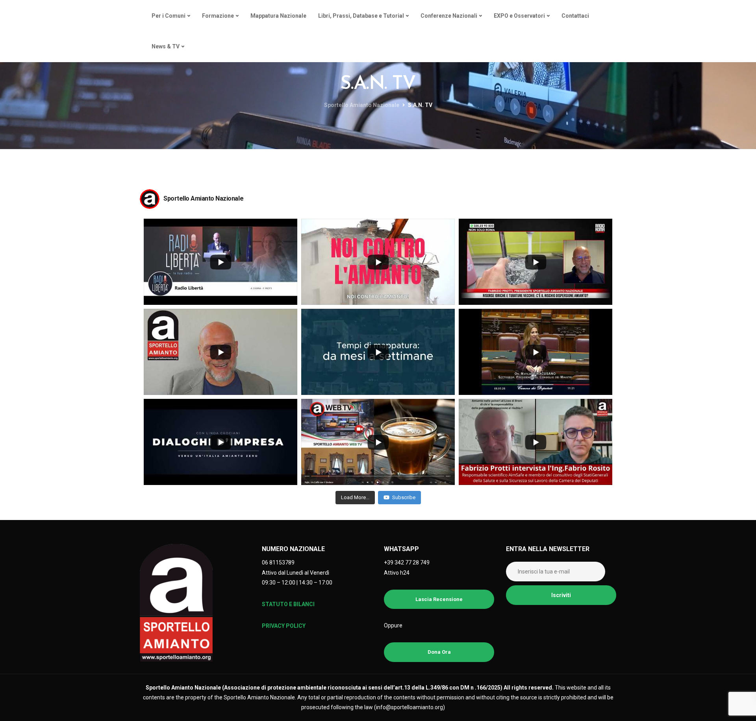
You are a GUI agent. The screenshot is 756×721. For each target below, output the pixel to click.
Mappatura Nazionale (278, 16)
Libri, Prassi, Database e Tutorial (361, 16)
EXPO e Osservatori (519, 16)
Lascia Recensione (439, 599)
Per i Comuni (168, 16)
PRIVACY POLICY (284, 626)
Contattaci (575, 16)
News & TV (166, 46)
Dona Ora (439, 652)
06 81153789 (278, 562)
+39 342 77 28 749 (407, 562)
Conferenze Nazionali (449, 16)
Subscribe (403, 497)
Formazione (218, 16)
